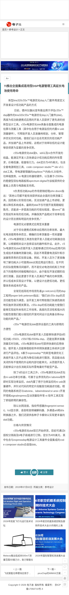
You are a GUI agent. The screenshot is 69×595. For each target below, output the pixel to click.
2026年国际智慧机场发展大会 (50, 555)
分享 (45, 472)
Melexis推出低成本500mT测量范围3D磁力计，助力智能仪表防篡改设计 (18, 559)
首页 (4, 29)
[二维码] (64, 584)
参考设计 (13, 29)
